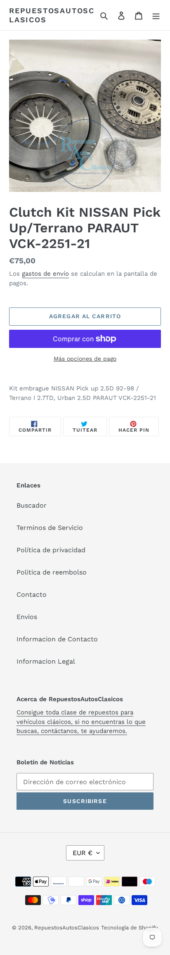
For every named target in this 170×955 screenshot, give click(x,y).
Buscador (32, 505)
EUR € (82, 853)
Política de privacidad (51, 550)
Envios (27, 617)
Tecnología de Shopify (129, 927)
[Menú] (156, 15)
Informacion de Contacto (57, 639)
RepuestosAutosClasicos (51, 15)
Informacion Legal (46, 661)
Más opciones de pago (85, 358)
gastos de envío (45, 273)
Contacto (32, 594)
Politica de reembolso (52, 572)
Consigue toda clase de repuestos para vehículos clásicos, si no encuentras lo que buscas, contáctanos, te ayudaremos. (81, 722)
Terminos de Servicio (50, 528)
